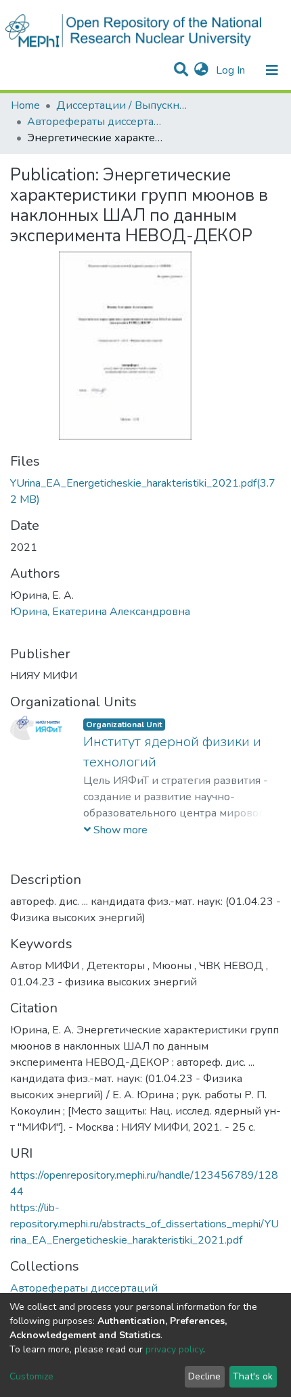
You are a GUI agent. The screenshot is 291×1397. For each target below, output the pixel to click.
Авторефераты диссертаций (94, 121)
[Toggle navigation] (272, 70)
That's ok (253, 1376)
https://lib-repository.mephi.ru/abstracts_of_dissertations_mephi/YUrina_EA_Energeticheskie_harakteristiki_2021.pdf (144, 1224)
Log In (232, 70)
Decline (204, 1376)
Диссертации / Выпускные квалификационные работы (124, 105)
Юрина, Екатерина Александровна (100, 611)
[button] (201, 70)
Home (25, 105)
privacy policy (174, 1349)
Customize (31, 1376)
